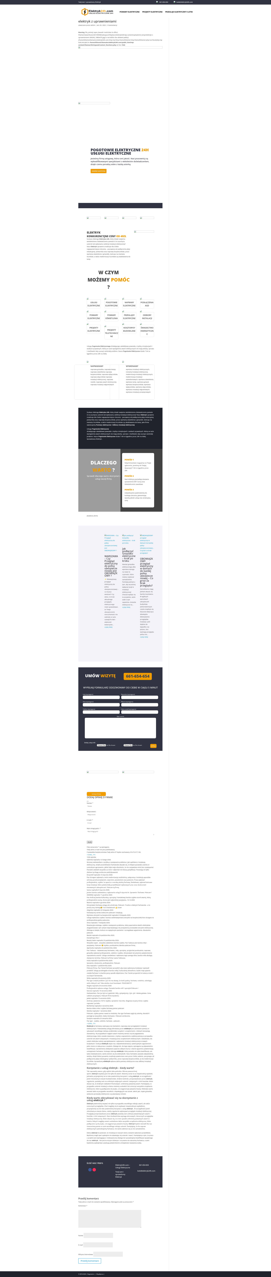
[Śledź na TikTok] (94, 1169)
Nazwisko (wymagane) (128, 694)
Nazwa (80, 1236)
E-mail (80, 1245)
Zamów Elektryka (98, 171)
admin (93, 25)
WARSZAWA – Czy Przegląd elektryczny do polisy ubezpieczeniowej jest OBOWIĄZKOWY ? (111, 565)
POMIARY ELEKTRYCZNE (130, 12)
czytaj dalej (108, 627)
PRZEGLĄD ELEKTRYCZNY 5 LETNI (179, 12)
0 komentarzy (112, 25)
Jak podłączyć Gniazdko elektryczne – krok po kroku (129, 555)
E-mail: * (90, 820)
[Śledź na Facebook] (90, 1169)
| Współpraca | (99, 1274)
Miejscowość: (91, 812)
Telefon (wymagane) (89, 709)
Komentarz (82, 1206)
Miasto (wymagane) (127, 702)
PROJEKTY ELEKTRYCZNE (152, 12)
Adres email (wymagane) (128, 709)
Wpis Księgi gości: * (94, 828)
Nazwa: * (90, 803)
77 (94, 855)
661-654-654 (163, 2)
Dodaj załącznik (89, 743)
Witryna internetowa (85, 1254)
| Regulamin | (90, 1274)
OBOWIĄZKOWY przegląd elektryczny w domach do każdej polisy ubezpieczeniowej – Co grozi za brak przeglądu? (146, 572)
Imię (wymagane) (88, 694)
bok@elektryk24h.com (184, 2)
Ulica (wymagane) (88, 702)
